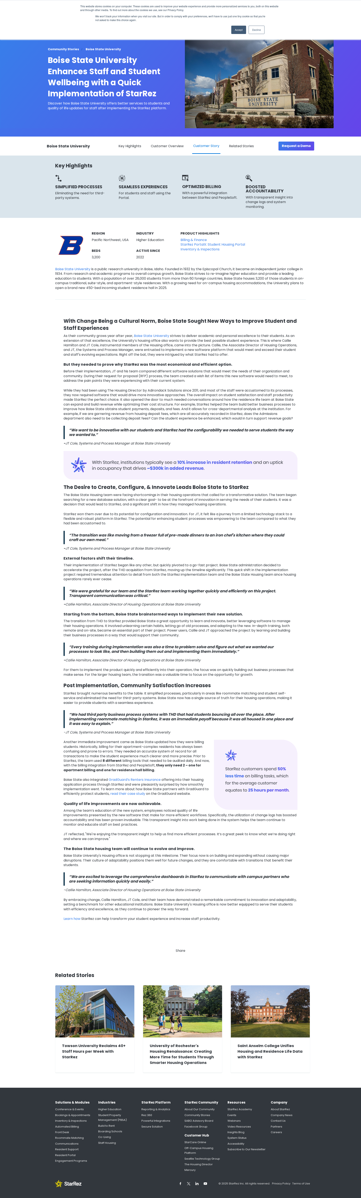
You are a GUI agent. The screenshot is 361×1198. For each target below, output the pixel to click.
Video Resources (239, 1127)
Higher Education (109, 1109)
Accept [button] (239, 29)
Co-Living (104, 1137)
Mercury (190, 1170)
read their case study (127, 793)
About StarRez (280, 1109)
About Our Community (199, 1109)
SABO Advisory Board (198, 1121)
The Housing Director (198, 1164)
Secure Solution (152, 1127)
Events (232, 1115)
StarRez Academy (240, 1109)
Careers (276, 1132)
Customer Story (206, 145)
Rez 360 (146, 1115)
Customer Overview (167, 146)
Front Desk (62, 1132)
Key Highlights (129, 146)
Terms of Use (301, 1183)
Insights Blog (236, 1132)
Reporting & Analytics (155, 1109)
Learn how (72, 919)
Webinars (234, 1121)
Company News (281, 1115)
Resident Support (67, 1149)
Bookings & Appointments (72, 1115)
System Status (237, 1138)
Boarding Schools (110, 1131)
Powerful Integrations (155, 1121)
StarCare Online (195, 1142)
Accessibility (236, 1144)
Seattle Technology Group (202, 1159)
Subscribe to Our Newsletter (247, 1149)
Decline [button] (256, 29)
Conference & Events (69, 1109)
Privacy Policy (281, 1183)
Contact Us (278, 1121)
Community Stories (197, 1115)
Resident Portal (65, 1155)
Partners (276, 1127)
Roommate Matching (69, 1138)
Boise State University (72, 269)
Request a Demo (296, 145)
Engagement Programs (71, 1161)
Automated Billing (67, 1127)
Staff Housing (107, 1143)
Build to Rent (106, 1126)
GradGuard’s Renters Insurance (135, 779)
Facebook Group (195, 1127)
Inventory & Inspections (71, 1121)
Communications (67, 1144)
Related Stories (241, 146)
